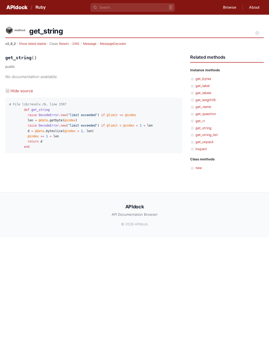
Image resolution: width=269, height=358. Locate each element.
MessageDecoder (113, 44)
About (254, 7)
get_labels (203, 93)
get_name (203, 107)
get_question (205, 114)
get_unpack (204, 142)
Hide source (22, 90)
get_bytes (203, 79)
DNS (76, 44)
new (198, 168)
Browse (229, 7)
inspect (201, 149)
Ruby (40, 7)
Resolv (64, 44)
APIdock (17, 7)
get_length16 (205, 100)
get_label (202, 86)
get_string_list (206, 135)
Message (89, 44)
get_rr (200, 121)
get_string (203, 128)
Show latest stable (33, 44)
